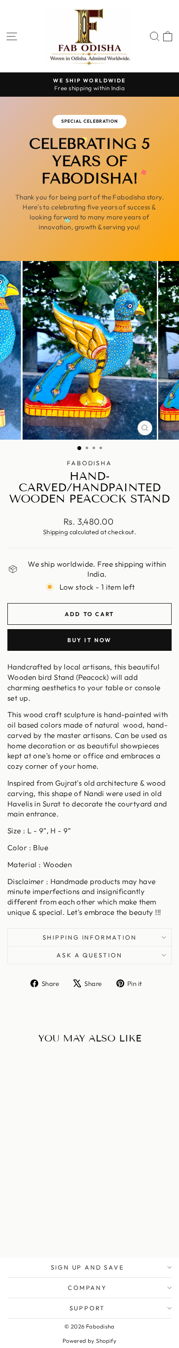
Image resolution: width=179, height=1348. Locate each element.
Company (87, 1288)
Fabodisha (89, 463)
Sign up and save (87, 1267)
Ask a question (89, 955)
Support (88, 1308)
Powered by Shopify (90, 1340)
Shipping (55, 532)
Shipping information (90, 937)
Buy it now (89, 639)
